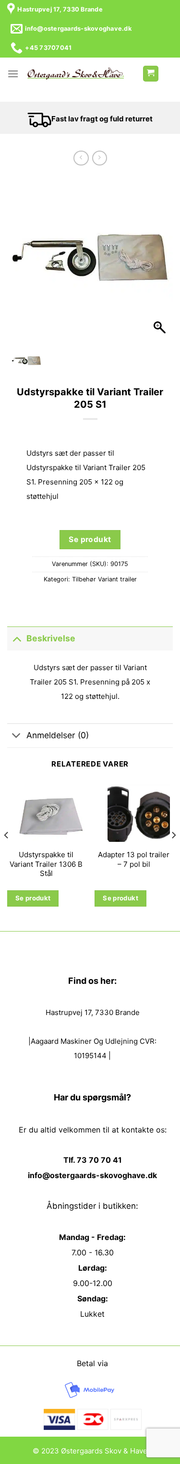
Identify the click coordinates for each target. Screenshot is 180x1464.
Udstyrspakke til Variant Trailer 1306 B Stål (46, 864)
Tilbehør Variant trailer (104, 579)
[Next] (173, 854)
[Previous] (7, 854)
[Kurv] (150, 74)
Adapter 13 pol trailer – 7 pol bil (133, 859)
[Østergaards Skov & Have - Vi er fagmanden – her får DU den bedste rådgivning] (75, 74)
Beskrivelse (50, 638)
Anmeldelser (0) (57, 735)
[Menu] (13, 73)
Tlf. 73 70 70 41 (92, 1160)
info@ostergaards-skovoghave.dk (92, 1175)
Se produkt (90, 539)
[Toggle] (16, 638)
